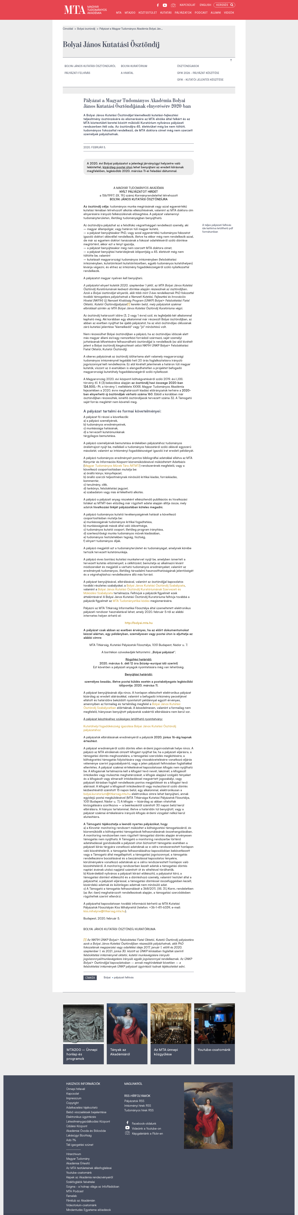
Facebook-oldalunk (144, 1123)
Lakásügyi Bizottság (79, 1135)
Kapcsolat (188, 5)
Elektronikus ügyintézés (81, 1117)
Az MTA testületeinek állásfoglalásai (89, 1168)
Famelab (71, 1196)
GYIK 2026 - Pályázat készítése (198, 73)
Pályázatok (183, 12)
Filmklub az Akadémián (80, 1200)
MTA (119, 12)
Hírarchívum (73, 1154)
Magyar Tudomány (78, 1158)
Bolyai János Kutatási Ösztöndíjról (90, 66)
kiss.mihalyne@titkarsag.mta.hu (104, 911)
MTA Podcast (74, 1191)
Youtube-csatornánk (79, 1172)
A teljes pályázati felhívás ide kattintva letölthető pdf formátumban (217, 228)
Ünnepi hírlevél (75, 1089)
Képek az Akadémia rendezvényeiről (89, 1177)
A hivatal (127, 73)
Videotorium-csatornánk (81, 1205)
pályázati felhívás (124, 977)
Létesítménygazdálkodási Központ (88, 1121)
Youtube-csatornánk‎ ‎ (214, 1049)
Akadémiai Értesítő (78, 1163)
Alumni (216, 12)
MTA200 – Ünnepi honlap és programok (82, 1054)
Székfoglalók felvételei (80, 1182)
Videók (229, 12)
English (205, 5)
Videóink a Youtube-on (146, 1128)
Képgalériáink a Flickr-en (147, 1133)
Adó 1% (71, 1140)
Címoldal (68, 28)
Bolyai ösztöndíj (86, 28)
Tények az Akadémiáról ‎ (120, 1051)
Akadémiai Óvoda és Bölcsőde (86, 1131)
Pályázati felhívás (77, 73)
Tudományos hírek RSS (139, 1110)
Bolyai (107, 977)
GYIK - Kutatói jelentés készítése (200, 79)
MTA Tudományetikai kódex (131, 601)
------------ (73, 1149)
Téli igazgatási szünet (79, 1144)
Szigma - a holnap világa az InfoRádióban (92, 1186)
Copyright (72, 1103)
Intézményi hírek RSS (137, 1105)
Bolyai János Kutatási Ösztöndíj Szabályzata (156, 585)
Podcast (201, 12)
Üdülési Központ (76, 1126)
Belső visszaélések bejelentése (86, 1112)
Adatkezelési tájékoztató (82, 1107)
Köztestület (147, 12)
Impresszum (73, 1098)
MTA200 (130, 12)
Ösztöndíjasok (188, 66)
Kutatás (166, 12)
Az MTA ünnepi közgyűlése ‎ (166, 1051)
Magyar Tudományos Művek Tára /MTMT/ (112, 465)
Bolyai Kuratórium (134, 66)
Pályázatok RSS (134, 1101)
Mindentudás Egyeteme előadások (88, 1210)
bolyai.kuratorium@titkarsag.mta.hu (107, 794)
